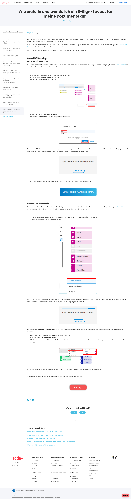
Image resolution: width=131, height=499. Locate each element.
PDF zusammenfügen (75, 460)
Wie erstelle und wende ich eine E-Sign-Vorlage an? (12, 103)
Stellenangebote (33, 493)
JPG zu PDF (34, 481)
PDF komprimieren (74, 465)
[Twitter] (15, 462)
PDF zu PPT (34, 468)
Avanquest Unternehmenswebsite (20, 493)
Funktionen (17, 2)
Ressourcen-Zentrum (94, 460)
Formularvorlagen (93, 470)
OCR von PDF (73, 481)
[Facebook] (28, 400)
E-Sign (52, 476)
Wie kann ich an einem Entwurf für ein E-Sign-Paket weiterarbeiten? (12, 96)
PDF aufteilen (73, 463)
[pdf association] (114, 457)
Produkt (91, 478)
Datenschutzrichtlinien (17, 497)
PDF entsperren (55, 481)
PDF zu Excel (35, 463)
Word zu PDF (35, 476)
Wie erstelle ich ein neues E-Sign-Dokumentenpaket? (11, 56)
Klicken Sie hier (121, 65)
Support (53, 2)
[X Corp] (30, 400)
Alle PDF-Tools (92, 473)
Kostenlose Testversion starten (95, 2)
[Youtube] (18, 462)
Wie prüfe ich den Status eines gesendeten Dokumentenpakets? (12, 80)
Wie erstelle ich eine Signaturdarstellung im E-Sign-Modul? (12, 42)
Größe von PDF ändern (57, 465)
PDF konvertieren (74, 478)
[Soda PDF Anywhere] (17, 458)
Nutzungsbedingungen (38, 497)
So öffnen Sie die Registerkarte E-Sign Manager (12, 49)
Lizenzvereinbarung (49, 497)
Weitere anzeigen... (9, 116)
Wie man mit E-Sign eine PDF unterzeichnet (11, 88)
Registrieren (123, 2)
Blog (90, 468)
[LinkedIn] (33, 400)
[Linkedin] (20, 462)
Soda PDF (62, 21)
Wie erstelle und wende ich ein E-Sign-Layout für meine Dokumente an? (12, 111)
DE (14, 466)
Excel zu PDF (35, 478)
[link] (84, 2)
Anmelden (112, 2)
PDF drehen (54, 463)
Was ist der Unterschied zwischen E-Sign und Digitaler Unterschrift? (11, 63)
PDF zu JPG (34, 465)
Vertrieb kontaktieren (94, 463)
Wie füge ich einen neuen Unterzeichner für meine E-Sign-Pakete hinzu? (12, 72)
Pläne (37, 2)
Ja (73, 412)
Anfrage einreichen (83, 420)
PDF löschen (73, 468)
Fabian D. (30, 32)
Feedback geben (93, 465)
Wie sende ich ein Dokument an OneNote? (41, 438)
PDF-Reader (73, 476)
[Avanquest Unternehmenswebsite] (13, 490)
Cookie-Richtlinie (28, 497)
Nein (82, 412)
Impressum (57, 497)
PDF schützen (54, 478)
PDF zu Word (35, 460)
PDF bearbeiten (55, 460)
